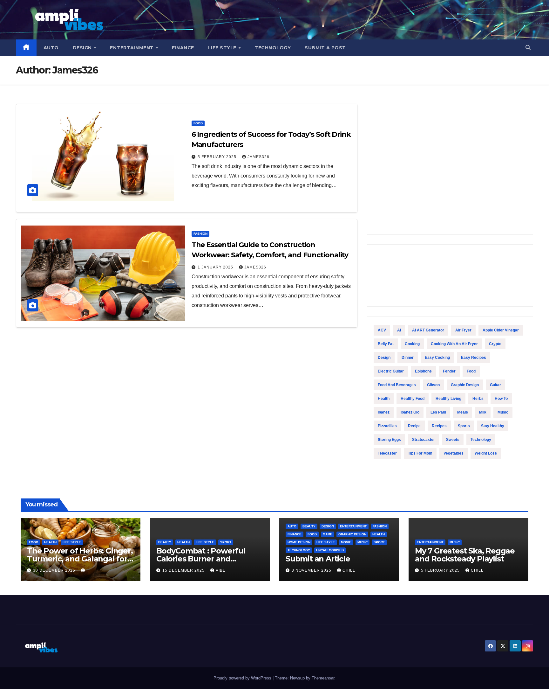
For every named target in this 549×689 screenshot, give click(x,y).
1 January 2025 (216, 267)
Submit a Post (325, 48)
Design (83, 48)
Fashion (200, 233)
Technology (272, 48)
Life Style (223, 48)
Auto (51, 48)
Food (198, 123)
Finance (183, 48)
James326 (258, 157)
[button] (528, 47)
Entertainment (132, 48)
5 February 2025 (218, 157)
